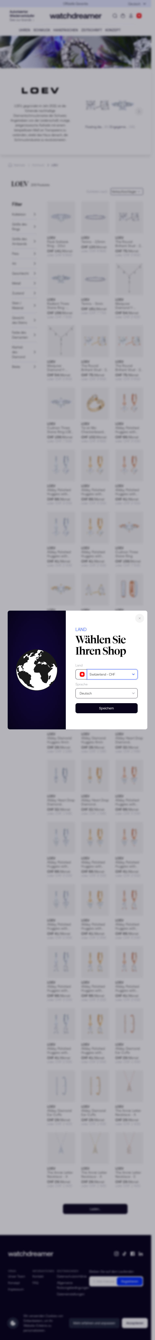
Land (79, 665)
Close (139, 618)
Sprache (81, 684)
